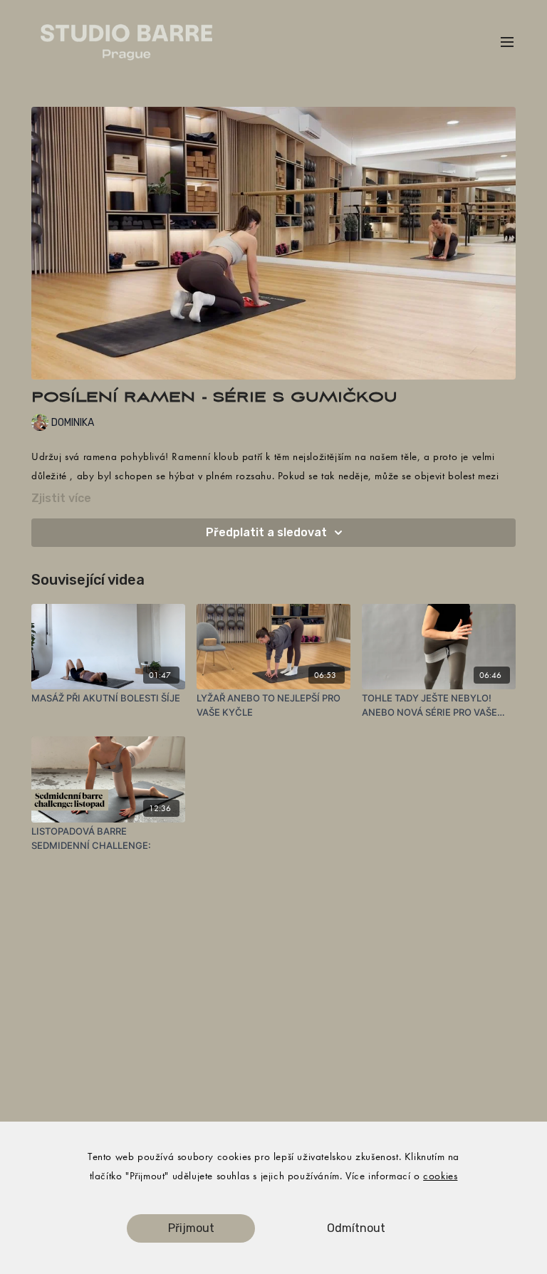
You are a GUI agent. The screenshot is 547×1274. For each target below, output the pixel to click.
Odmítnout (356, 1228)
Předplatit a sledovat (266, 532)
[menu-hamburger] (507, 42)
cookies (440, 1175)
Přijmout (191, 1228)
